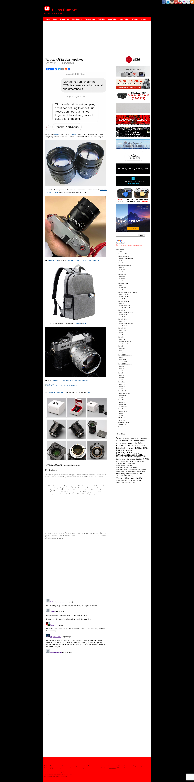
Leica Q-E (121, 348)
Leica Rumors (64, 10)
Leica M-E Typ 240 (124, 305)
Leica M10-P (122, 317)
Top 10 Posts (122, 425)
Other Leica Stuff (123, 422)
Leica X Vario (122, 411)
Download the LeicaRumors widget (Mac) (55, 772)
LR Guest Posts (123, 418)
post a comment (98, 477)
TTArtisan (53, 477)
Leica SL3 (121, 386)
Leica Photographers (124, 341)
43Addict (134, 19)
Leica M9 (121, 337)
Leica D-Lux (122, 274)
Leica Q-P (121, 350)
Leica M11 (121, 321)
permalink (69, 477)
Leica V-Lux (122, 404)
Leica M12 (121, 332)
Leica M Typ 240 (123, 294)
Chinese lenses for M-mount (127, 440)
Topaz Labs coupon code (138, 476)
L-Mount (137, 443)
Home (48, 19)
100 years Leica (129, 438)
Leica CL (121, 267)
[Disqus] (76, 626)
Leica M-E (121, 303)
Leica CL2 (121, 270)
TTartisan (73, 134)
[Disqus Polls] (76, 570)
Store (55, 19)
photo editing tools (122, 469)
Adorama (77, 323)
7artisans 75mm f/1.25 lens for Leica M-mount (83, 260)
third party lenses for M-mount (129, 474)
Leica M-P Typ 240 (124, 308)
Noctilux (125, 463)
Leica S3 (121, 377)
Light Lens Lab (139, 461)
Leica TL (121, 400)
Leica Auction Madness (125, 258)
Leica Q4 (121, 366)
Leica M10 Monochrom (125, 312)
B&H (84, 323)
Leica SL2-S (122, 384)
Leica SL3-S (122, 391)
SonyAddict (112, 19)
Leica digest (142, 448)
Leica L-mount (124, 452)
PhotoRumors (77, 19)
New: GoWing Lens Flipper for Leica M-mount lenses (92, 534)
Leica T (120, 398)
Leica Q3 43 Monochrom (126, 362)
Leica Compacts (123, 272)
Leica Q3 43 (122, 359)
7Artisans (78, 475)
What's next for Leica (123, 482)
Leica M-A (121, 299)
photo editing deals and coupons (126, 467)
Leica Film (121, 276)
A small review (52, 260)
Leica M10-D (122, 314)
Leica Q (120, 346)
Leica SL (121, 380)
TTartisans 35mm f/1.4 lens (57, 392)
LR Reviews (122, 420)
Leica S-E (121, 375)
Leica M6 (121, 335)
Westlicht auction (121, 480)
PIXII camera (142, 469)
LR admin (50, 63)
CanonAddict (123, 19)
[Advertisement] (76, 40)
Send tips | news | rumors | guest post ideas (129, 245)
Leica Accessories (123, 256)
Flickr (88, 392)
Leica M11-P (122, 328)
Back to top (51, 715)
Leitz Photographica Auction (125, 461)
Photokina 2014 (133, 469)
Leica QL (121, 368)
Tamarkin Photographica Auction (136, 471)
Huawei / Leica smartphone (124, 443)
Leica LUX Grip (123, 283)
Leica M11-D (122, 326)
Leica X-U (121, 416)
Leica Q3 (121, 357)
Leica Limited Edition (130, 454)
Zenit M (120, 427)
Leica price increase (140, 456)
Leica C (120, 261)
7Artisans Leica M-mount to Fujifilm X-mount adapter (70, 380)
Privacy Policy (112, 768)
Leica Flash (121, 279)
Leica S (120, 373)
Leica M (120, 285)
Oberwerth (131, 463)
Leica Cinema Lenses (124, 265)
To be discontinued (123, 476)
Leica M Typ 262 (123, 296)
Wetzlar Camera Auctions (134, 480)
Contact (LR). (69, 774)
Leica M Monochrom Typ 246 (127, 292)
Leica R (120, 371)
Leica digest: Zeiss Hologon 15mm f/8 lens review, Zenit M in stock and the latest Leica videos (60, 535)
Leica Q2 (121, 353)
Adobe (136, 438)
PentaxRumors (90, 19)
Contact (143, 19)
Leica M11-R (122, 330)
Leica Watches (122, 407)
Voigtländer (136, 478)
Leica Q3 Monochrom (125, 364)
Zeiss (133, 482)
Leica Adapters (140, 445)
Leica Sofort (122, 395)
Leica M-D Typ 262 (124, 301)
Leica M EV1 (122, 288)
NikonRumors (64, 19)
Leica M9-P (122, 339)
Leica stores (142, 459)
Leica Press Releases (124, 344)
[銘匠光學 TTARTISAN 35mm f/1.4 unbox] (61, 385)
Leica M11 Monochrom (125, 323)
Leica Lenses (64, 475)
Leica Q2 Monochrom (125, 355)
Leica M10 (121, 310)
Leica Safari (125, 459)
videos (127, 478)
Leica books (121, 448)
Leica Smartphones (124, 393)
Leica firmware (124, 450)
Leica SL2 (121, 382)
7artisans (57, 134)
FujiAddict (101, 19)
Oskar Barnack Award (124, 465)
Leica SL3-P (122, 389)
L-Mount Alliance (123, 254)
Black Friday (143, 438)
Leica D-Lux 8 (130, 448)
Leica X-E (121, 413)
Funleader (142, 440)
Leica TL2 (121, 402)
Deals (120, 252)
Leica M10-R (122, 319)
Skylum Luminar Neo (121, 471)
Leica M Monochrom (124, 290)
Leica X (120, 409)
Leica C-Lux (122, 263)
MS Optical (119, 463)
